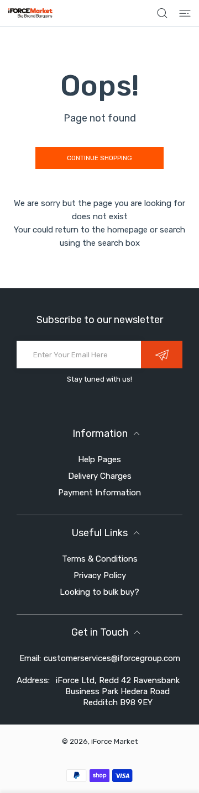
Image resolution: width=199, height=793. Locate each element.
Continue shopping (99, 158)
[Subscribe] (161, 354)
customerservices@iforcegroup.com (112, 658)
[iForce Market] (30, 13)
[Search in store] (162, 13)
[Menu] (185, 13)
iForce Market (114, 741)
